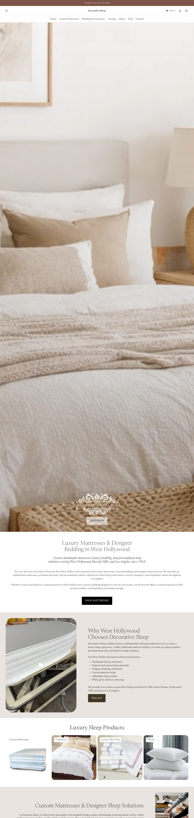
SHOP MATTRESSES (97, 600)
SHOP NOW (97, 521)
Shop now (96, 698)
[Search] (6, 11)
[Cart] (186, 11)
